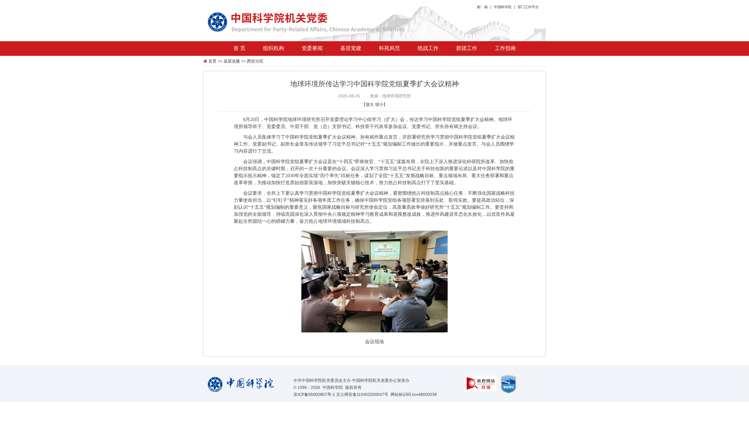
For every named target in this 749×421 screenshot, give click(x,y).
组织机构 (273, 48)
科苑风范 (389, 48)
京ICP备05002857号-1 (314, 394)
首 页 (239, 48)
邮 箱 (482, 7)
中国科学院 (502, 7)
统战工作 (428, 48)
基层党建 (350, 48)
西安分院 (255, 61)
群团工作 (466, 48)
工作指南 (505, 48)
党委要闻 (312, 48)
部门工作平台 (528, 7)
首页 (212, 61)
